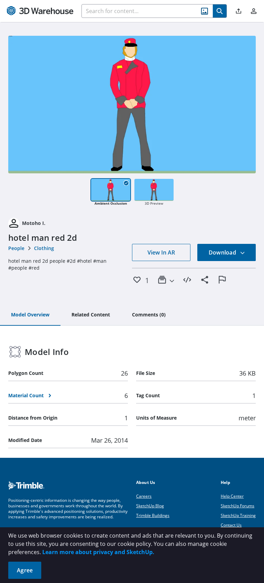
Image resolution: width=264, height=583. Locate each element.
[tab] (30, 315)
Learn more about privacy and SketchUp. (98, 552)
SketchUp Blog (150, 506)
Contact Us (231, 525)
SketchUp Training (238, 515)
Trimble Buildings (152, 515)
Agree (25, 570)
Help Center (232, 496)
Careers (144, 496)
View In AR (161, 252)
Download (223, 252)
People (16, 248)
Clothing (44, 248)
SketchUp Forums (237, 506)
